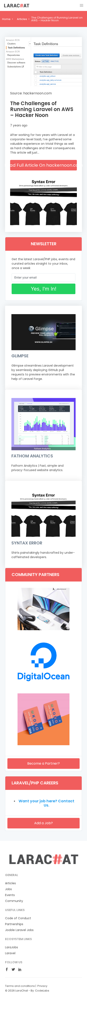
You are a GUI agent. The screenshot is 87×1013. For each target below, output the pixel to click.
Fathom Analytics (32, 456)
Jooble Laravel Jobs (19, 930)
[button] (81, 5)
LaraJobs (11, 947)
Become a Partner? (43, 763)
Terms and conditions (20, 986)
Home (6, 19)
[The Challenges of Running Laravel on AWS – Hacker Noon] (43, 61)
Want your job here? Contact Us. (46, 803)
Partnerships (14, 924)
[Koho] (43, 744)
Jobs (8, 889)
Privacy (42, 986)
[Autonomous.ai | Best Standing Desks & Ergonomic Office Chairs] (43, 629)
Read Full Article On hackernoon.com (43, 165)
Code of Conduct (18, 918)
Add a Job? (43, 823)
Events (10, 895)
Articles (22, 19)
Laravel (10, 953)
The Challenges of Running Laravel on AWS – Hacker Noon (41, 109)
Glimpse (20, 356)
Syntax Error (26, 543)
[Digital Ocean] (43, 687)
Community (14, 901)
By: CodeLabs (40, 991)
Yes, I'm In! (43, 289)
